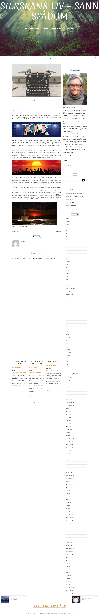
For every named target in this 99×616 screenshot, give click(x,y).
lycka (67, 279)
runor (67, 319)
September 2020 (70, 593)
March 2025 (69, 429)
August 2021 (69, 560)
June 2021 (68, 566)
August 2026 (69, 377)
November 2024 (70, 441)
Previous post (15, 231)
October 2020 (69, 590)
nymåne (68, 300)
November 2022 (70, 514)
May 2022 (68, 533)
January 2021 (69, 581)
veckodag (68, 352)
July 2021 (68, 563)
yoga (67, 358)
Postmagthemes (69, 613)
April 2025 (68, 426)
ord (18, 110)
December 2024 (70, 438)
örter (67, 310)
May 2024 (68, 460)
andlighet (68, 221)
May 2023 (68, 496)
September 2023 (70, 484)
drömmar (68, 240)
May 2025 (68, 423)
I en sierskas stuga (70, 202)
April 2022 (68, 536)
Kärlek (67, 270)
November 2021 (70, 551)
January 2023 (69, 508)
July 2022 (68, 527)
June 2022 (68, 530)
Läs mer (15, 396)
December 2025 (70, 402)
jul (66, 267)
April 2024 (68, 463)
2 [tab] (34, 402)
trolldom (68, 343)
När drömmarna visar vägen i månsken (75, 196)
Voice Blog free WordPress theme (54, 613)
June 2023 (68, 493)
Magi (67, 282)
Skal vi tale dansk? (86, 598)
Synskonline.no (66, 164)
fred (67, 246)
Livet (67, 276)
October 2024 (69, 444)
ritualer (22, 372)
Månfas (68, 285)
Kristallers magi (14, 598)
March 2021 (69, 575)
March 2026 (69, 393)
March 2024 (69, 466)
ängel (67, 224)
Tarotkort (68, 337)
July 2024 (68, 454)
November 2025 (70, 405)
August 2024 (69, 450)
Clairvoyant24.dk (67, 165)
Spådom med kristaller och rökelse (74, 193)
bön (16, 372)
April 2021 (68, 572)
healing (67, 255)
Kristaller (68, 273)
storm (67, 328)
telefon (67, 340)
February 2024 (69, 469)
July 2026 (68, 381)
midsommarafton (70, 294)
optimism (68, 303)
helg (67, 258)
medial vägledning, (70, 288)
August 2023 (69, 487)
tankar (67, 334)
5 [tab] (38, 402)
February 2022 (69, 542)
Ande (67, 218)
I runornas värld (69, 199)
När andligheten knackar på (72, 205)
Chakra (67, 236)
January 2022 (69, 545)
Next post (58, 231)
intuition (68, 264)
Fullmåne (68, 249)
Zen (67, 364)
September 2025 (70, 411)
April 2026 (68, 390)
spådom (41, 370)
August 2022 (69, 524)
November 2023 (70, 478)
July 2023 (68, 490)
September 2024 (70, 447)
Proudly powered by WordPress (34, 613)
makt (17, 110)
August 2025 (69, 414)
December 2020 (70, 584)
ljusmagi (19, 372)
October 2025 (69, 408)
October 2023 (69, 481)
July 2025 (68, 417)
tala (20, 110)
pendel (67, 313)
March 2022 (69, 539)
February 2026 (69, 396)
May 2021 (68, 569)
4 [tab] (37, 402)
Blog (67, 230)
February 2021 (69, 578)
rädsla (67, 316)
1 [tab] (33, 402)
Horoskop (68, 261)
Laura (50, 58)
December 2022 (70, 511)
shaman (68, 322)
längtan (34, 370)
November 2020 (70, 587)
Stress (67, 331)
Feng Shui (68, 243)
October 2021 (69, 554)
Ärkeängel (68, 227)
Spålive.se (65, 162)
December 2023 (70, 475)
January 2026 (69, 399)
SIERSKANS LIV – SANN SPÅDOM (49, 11)
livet (54, 372)
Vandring (68, 349)
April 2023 (68, 499)
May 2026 (68, 387)
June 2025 (68, 420)
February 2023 (69, 505)
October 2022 (69, 517)
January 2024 (69, 472)
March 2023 (69, 502)
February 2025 (69, 432)
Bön (67, 233)
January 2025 (69, 435)
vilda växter (69, 355)
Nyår (67, 297)
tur (66, 346)
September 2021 (70, 557)
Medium (68, 291)
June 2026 (68, 384)
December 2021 (70, 548)
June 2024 (68, 457)
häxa (67, 252)
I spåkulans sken (36, 361)
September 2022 (70, 520)
